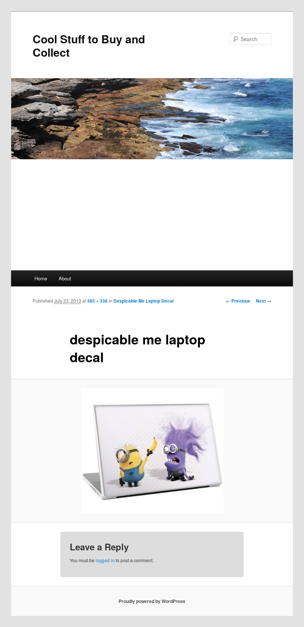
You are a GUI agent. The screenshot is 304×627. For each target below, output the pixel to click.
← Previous (238, 300)
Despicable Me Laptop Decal (143, 300)
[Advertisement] (152, 215)
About (65, 278)
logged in (105, 560)
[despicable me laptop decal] (152, 450)
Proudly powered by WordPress (152, 601)
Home (40, 278)
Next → (263, 300)
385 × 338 (97, 300)
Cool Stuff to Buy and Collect (89, 45)
